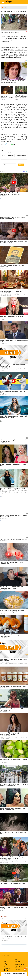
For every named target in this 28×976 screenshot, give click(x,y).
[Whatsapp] (12, 145)
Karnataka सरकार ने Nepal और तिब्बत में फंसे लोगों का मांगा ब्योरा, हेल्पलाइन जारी (14, 937)
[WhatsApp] (25, 25)
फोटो (4, 961)
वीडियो (5, 963)
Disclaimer (18, 963)
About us (17, 961)
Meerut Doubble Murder (8, 153)
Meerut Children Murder (8, 155)
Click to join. (16, 148)
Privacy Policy (18, 966)
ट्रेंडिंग (4, 959)
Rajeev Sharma (4, 32)
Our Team (17, 969)
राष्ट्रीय (6, 7)
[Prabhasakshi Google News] (26, 32)
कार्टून (4, 966)
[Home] (2, 7)
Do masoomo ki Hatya (20, 155)
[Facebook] (25, 19)
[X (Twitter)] (25, 22)
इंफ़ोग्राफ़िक (6, 965)
